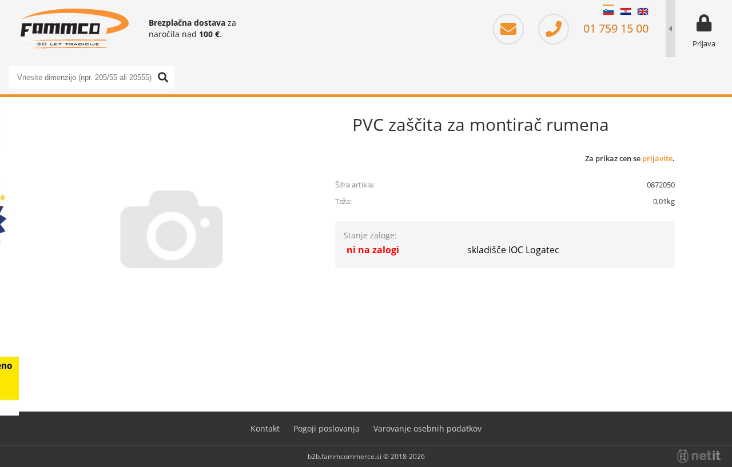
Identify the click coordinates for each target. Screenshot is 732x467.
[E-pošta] (514, 28)
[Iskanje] (163, 77)
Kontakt (265, 428)
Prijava (704, 43)
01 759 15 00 (614, 28)
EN (643, 11)
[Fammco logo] (74, 28)
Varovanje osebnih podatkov (427, 428)
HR (625, 11)
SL (608, 11)
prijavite (657, 158)
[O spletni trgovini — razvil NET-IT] (699, 456)
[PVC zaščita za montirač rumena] (171, 228)
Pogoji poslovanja (326, 428)
